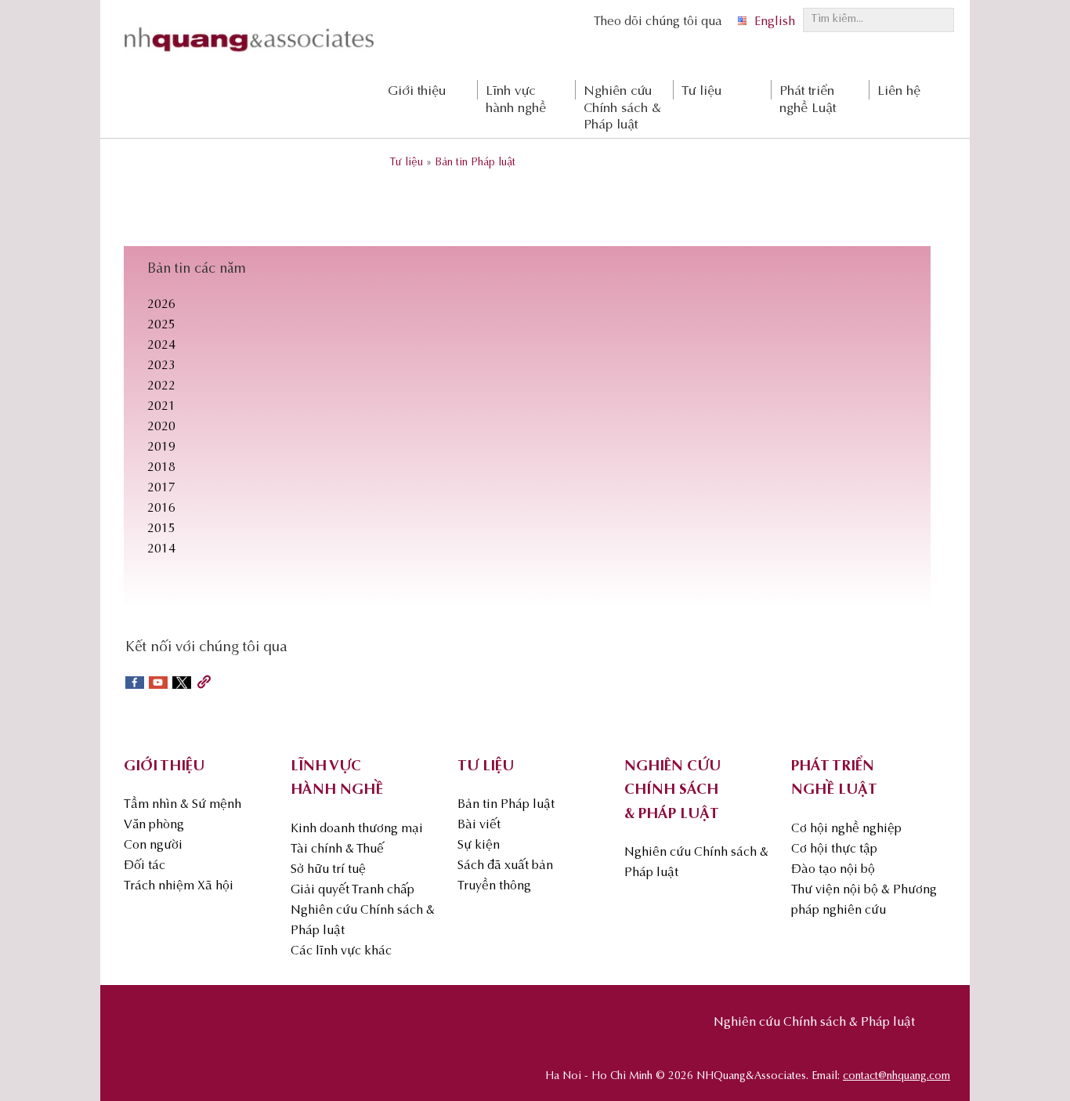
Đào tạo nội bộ (833, 870)
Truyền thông (494, 886)
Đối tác (144, 866)
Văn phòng (154, 825)
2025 (161, 325)
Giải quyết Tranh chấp (352, 890)
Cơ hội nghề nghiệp (846, 829)
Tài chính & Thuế (337, 849)
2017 (161, 488)
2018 (161, 468)
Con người (153, 845)
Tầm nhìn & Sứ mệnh (182, 805)
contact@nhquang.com (896, 1076)
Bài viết (479, 825)
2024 (161, 345)
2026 (161, 305)
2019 (161, 447)
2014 (161, 549)
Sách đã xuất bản (505, 866)
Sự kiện (478, 845)
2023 (161, 366)
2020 (161, 427)
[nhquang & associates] (249, 55)
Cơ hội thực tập (834, 849)
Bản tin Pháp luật (506, 805)
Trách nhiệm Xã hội (178, 886)
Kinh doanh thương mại (357, 829)
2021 (161, 406)
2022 (161, 386)
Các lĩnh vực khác (341, 951)
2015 (161, 529)
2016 (161, 508)
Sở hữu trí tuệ (328, 870)
